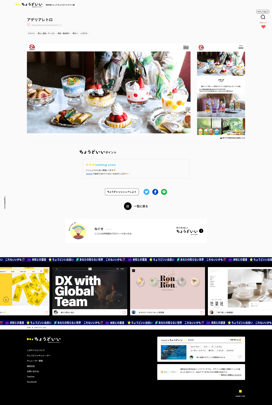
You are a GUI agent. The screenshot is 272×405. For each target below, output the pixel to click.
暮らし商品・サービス (46, 33)
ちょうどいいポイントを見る (71, 284)
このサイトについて (36, 350)
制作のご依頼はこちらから (231, 375)
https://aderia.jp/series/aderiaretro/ (45, 25)
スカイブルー (195, 346)
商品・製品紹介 (64, 33)
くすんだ (220, 350)
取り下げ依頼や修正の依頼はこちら (233, 138)
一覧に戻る (141, 206)
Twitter (89, 173)
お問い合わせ (33, 371)
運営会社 (31, 366)
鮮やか (211, 350)
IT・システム (217, 346)
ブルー (206, 346)
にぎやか (84, 33)
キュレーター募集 (35, 360)
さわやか (230, 350)
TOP (29, 327)
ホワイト (31, 33)
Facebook (32, 381)
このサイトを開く (70, 293)
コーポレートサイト (198, 350)
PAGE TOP (240, 396)
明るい (75, 33)
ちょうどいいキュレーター (39, 355)
